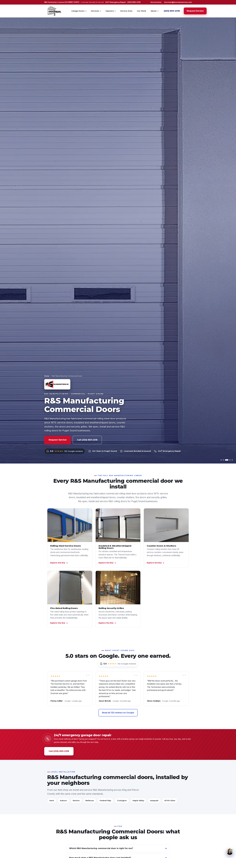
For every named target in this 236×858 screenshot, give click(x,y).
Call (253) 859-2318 (87, 440)
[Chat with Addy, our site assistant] (229, 851)
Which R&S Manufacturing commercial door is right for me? (101, 848)
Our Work (141, 11)
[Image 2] (223, 460)
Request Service (195, 11)
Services (95, 11)
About (153, 11)
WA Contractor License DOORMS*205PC (61, 2)
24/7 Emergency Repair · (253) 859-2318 (122, 2)
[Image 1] (221, 460)
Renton (76, 800)
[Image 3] (225, 460)
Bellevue (90, 800)
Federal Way (105, 800)
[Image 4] (229, 460)
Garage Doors (77, 11)
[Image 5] (232, 460)
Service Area (155, 2)
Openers (109, 11)
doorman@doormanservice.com (178, 2)
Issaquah (154, 800)
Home (46, 376)
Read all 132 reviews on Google (118, 712)
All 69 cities (169, 800)
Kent (52, 800)
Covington (122, 800)
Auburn (63, 800)
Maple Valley (138, 800)
